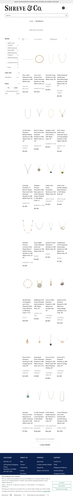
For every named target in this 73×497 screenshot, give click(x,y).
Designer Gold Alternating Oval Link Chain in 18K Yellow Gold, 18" (51, 134)
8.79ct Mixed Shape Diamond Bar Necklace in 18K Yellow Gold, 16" (50, 417)
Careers (22, 464)
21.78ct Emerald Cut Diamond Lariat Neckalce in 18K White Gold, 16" (39, 417)
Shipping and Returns (60, 467)
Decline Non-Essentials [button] (62, 489)
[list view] (26, 39)
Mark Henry (61, 428)
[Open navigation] (67, 8)
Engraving (40, 467)
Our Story (23, 473)
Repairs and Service (43, 470)
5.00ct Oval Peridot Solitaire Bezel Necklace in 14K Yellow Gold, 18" (62, 190)
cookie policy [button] (46, 491)
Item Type (8, 73)
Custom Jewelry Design (44, 464)
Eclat (25, 317)
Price (7, 83)
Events (22, 470)
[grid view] (23, 39)
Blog (21, 461)
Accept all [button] (61, 482)
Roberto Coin (51, 144)
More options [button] (61, 486)
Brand (7, 38)
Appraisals (40, 461)
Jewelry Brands (58, 470)
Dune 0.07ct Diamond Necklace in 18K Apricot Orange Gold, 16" (62, 361)
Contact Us (57, 461)
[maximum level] (18, 91)
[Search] (66, 15)
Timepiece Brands (59, 473)
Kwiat (36, 256)
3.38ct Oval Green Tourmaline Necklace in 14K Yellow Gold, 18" (51, 190)
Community (24, 467)
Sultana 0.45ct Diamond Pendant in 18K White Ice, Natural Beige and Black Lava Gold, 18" (62, 306)
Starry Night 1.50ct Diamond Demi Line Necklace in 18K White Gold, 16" (39, 247)
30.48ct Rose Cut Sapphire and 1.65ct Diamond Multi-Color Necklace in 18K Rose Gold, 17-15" (27, 306)
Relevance (53, 39)
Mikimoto (37, 146)
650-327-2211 (8, 471)
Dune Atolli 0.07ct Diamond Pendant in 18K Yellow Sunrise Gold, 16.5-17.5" (39, 361)
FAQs (55, 464)
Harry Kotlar (39, 88)
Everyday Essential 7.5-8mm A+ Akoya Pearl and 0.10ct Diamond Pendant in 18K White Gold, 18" (28, 192)
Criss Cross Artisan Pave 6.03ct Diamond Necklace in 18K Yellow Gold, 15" (39, 79)
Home (31, 21)
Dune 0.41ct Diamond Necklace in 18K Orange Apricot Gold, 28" (28, 361)
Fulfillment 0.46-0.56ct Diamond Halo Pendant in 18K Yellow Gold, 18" (39, 304)
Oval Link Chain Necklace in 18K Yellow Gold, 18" (51, 77)
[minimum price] (6, 91)
